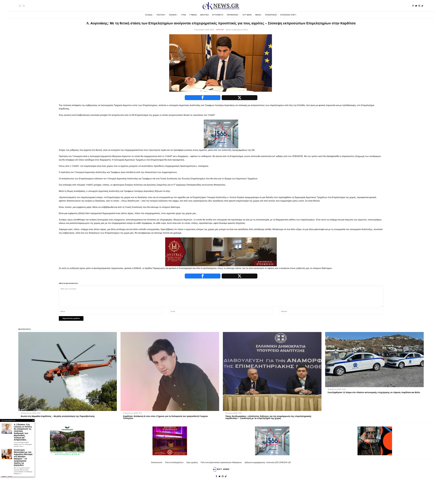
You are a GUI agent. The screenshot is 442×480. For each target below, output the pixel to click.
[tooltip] (413, 5)
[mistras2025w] (221, 251)
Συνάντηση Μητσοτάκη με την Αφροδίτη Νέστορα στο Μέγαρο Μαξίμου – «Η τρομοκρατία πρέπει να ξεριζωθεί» (23, 457)
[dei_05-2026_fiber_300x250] (375, 441)
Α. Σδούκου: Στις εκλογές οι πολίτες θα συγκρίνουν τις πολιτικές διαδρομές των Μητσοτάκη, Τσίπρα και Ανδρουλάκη (23, 432)
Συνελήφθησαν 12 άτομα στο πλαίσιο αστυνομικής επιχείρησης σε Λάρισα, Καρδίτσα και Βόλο (374, 392)
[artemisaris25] (67, 441)
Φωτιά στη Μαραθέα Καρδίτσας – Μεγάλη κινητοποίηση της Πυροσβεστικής (58, 416)
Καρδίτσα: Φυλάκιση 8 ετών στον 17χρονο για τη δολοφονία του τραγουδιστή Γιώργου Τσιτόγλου (165, 417)
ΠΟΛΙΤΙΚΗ (220, 29)
